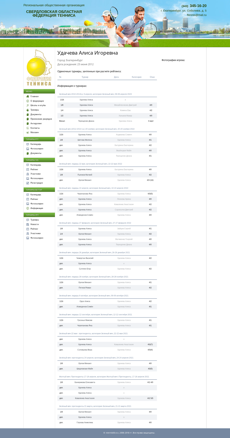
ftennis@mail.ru (197, 15)
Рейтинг (34, 169)
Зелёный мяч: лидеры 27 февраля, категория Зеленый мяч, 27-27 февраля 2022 (95, 223)
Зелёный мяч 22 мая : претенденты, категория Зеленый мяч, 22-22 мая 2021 (93, 333)
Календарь (36, 144)
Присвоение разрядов (41, 119)
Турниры (35, 220)
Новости (35, 224)
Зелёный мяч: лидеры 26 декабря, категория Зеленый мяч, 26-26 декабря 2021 (94, 252)
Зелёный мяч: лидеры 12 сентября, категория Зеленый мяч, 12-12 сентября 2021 (95, 315)
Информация (37, 208)
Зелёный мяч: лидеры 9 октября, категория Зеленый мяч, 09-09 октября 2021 (93, 296)
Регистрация (37, 183)
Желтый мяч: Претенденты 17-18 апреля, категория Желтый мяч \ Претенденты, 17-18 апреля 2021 (104, 377)
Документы (36, 114)
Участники (36, 174)
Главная (34, 96)
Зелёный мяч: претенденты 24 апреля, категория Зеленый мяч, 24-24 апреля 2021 (96, 358)
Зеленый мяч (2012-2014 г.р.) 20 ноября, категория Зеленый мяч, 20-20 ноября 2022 (97, 129)
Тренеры (35, 110)
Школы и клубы (38, 105)
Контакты (35, 128)
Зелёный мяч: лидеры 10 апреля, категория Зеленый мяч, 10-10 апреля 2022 (93, 188)
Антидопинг (36, 123)
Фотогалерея (37, 148)
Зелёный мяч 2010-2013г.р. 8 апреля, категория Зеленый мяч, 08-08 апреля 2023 (95, 94)
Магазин (35, 132)
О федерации (37, 101)
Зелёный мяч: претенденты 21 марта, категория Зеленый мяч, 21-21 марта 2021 (95, 406)
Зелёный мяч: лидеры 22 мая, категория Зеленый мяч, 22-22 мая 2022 (90, 164)
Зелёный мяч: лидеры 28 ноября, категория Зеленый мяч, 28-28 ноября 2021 (93, 277)
